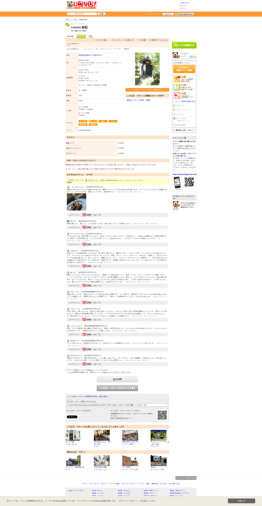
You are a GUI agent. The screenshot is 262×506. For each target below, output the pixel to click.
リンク (141, 484)
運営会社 (154, 484)
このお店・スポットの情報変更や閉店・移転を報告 (88, 396)
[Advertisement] (138, 5)
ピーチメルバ (75, 234)
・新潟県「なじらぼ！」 (124, 493)
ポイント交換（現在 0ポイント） (183, 119)
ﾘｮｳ (71, 221)
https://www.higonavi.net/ (185, 174)
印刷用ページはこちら (159, 40)
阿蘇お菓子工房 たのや (130, 442)
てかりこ (73, 309)
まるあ (72, 251)
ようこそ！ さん (154, 13)
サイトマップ (94, 484)
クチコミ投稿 (114, 484)
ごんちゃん (74, 326)
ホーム (184, 8)
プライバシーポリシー (129, 484)
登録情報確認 (181, 125)
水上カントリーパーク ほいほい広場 (160, 443)
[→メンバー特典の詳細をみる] (184, 101)
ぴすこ (72, 292)
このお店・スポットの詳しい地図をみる (147, 90)
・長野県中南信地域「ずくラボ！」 (179, 493)
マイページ (180, 114)
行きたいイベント (182, 110)
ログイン (168, 14)
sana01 (73, 341)
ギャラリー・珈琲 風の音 (75, 467)
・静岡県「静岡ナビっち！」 (151, 490)
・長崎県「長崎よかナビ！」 (177, 490)
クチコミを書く (101, 40)
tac (71, 272)
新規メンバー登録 (184, 14)
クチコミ (81, 36)
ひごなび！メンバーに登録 (182, 158)
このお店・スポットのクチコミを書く (117, 388)
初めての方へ (186, 3)
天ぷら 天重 (70, 442)
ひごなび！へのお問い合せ (170, 484)
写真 (90, 36)
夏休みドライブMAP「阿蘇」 (139, 100)
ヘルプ (184, 5)
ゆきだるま (74, 355)
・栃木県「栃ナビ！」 (97, 490)
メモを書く (143, 40)
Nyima (153, 467)
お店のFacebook (85, 130)
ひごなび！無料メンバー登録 (184, 68)
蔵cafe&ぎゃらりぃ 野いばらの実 (103, 443)
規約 (148, 484)
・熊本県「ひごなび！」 (124, 490)
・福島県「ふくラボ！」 (98, 493)
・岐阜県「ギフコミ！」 (150, 493)
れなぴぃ (91, 180)
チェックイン (117, 40)
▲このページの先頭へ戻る (186, 478)
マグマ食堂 (126, 467)
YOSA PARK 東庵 (100, 467)
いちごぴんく (75, 187)
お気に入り (130, 40)
